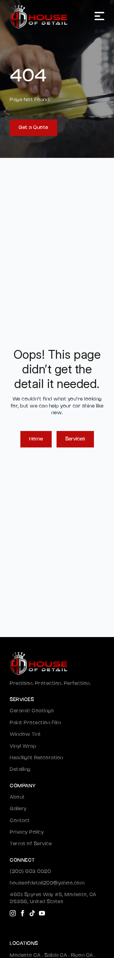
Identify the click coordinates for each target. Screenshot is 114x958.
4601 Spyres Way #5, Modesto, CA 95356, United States (53, 898)
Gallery (18, 809)
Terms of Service (31, 844)
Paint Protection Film (35, 723)
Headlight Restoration (36, 758)
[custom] (32, 913)
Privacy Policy (27, 832)
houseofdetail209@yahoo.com (47, 883)
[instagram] (13, 913)
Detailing (20, 769)
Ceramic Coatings (32, 711)
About (17, 797)
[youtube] (42, 913)
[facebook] (22, 913)
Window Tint (25, 734)
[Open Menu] (99, 17)
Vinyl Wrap (23, 746)
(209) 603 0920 (30, 871)
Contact (20, 820)
